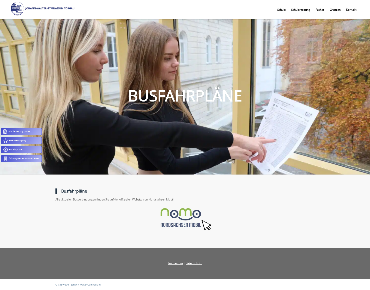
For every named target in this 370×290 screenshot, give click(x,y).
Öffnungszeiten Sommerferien (24, 158)
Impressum (175, 263)
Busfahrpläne (15, 149)
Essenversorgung (17, 140)
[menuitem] (281, 9)
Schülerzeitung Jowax (19, 131)
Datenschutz (194, 263)
